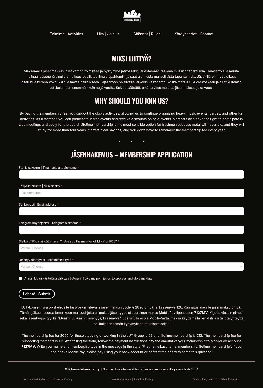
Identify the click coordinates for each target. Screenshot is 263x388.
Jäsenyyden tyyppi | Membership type (46, 260)
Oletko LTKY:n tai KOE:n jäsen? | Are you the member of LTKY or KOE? (69, 241)
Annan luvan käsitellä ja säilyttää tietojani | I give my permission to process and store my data (88, 278)
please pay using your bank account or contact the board (131, 352)
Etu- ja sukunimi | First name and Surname (49, 168)
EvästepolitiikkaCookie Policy (131, 379)
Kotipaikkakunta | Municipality (41, 186)
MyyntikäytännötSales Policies (216, 379)
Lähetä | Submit (36, 294)
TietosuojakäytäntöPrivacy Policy (47, 379)
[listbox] (131, 248)
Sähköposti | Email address (39, 204)
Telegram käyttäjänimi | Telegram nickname (50, 223)
